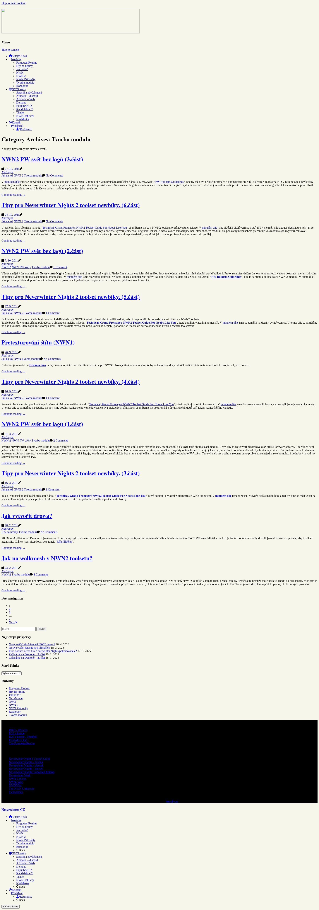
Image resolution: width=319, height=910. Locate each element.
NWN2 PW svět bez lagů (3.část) (42, 159)
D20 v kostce (16, 733)
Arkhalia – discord (27, 95)
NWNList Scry (25, 115)
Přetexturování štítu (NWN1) (38, 342)
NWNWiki (15, 785)
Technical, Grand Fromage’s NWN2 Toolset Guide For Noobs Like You (84, 227)
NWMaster (22, 119)
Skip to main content (13, 3)
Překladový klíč (18, 740)
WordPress (172, 801)
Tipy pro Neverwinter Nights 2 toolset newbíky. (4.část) (70, 381)
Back (21, 850)
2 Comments (60, 440)
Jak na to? (22, 69)
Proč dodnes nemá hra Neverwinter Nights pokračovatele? (43, 651)
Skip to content (10, 49)
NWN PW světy (25, 79)
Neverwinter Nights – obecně (26, 765)
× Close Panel (10, 906)
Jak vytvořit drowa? (26, 515)
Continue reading (13, 194)
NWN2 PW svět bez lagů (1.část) (42, 424)
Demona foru (37, 365)
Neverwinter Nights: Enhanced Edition (31, 772)
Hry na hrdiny (24, 65)
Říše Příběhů (64, 541)
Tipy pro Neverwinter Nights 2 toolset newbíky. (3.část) (70, 473)
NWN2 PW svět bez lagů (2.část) (42, 250)
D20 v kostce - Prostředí (23, 736)
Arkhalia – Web (25, 99)
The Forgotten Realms (22, 743)
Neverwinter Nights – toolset (25, 768)
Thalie (20, 112)
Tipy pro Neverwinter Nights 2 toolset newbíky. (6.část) (70, 205)
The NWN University (21, 788)
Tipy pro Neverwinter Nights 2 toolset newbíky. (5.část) (70, 296)
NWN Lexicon (17, 778)
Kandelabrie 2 (24, 109)
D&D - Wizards (18, 730)
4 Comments (40, 574)
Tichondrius (16, 792)
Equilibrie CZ (24, 105)
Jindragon (7, 172)
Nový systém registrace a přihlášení (29, 647)
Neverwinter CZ (13, 809)
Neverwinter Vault (19, 775)
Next (12, 622)
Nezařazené (16, 698)
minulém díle (12, 181)
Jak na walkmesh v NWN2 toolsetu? (46, 558)
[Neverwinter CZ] (70, 31)
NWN (19, 72)
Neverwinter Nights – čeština (26, 762)
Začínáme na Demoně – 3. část (27, 654)
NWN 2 (21, 75)
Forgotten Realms (26, 62)
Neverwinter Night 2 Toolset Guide (29, 758)
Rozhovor (22, 85)
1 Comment (60, 267)
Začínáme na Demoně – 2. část (27, 657)
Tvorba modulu (25, 82)
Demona (21, 102)
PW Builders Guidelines (169, 181)
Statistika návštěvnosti (29, 92)
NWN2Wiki (16, 782)
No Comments (54, 175)
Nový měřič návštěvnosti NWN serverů (32, 644)
